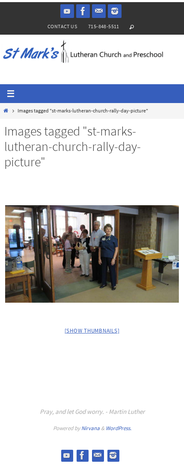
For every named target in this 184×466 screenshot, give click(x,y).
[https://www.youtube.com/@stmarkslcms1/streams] (67, 11)
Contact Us (62, 26)
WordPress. (118, 428)
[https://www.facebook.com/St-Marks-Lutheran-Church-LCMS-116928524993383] (83, 11)
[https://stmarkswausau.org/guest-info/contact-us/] (99, 11)
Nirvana (90, 428)
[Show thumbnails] (92, 330)
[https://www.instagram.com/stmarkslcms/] (115, 11)
